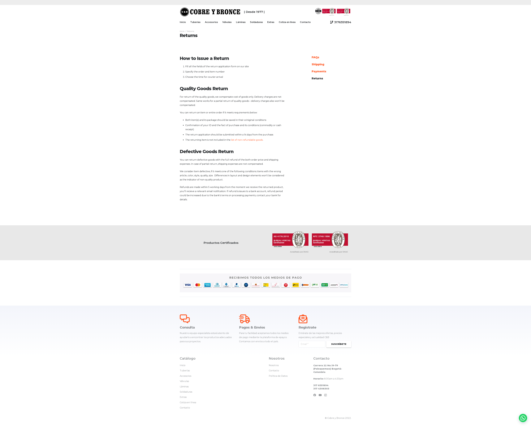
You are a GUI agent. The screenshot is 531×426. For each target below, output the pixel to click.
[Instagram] (325, 395)
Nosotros (274, 365)
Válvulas (184, 381)
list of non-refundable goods (247, 140)
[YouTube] (320, 395)
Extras (183, 397)
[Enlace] (210, 12)
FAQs (315, 57)
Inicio (182, 365)
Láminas (184, 386)
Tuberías (185, 370)
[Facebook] (314, 395)
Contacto (185, 407)
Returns (317, 78)
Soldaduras (186, 392)
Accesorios (185, 376)
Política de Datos (278, 376)
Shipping (318, 64)
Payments (319, 71)
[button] (523, 418)
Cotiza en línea (188, 402)
